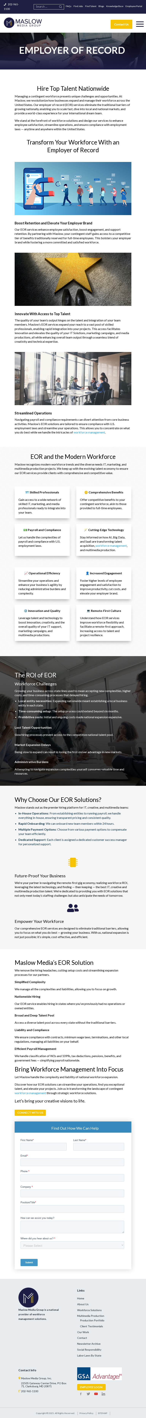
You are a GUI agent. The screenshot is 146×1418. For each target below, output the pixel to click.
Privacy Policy (86, 1413)
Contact (82, 1337)
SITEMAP (102, 1413)
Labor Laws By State (89, 1355)
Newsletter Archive (89, 1343)
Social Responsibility (89, 1349)
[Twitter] (88, 1394)
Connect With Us (30, 1112)
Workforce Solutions (89, 1310)
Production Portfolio (92, 1320)
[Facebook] (81, 1394)
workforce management (89, 432)
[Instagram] (103, 1394)
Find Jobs (78, 6)
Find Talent (90, 6)
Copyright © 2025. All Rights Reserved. (55, 1413)
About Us (83, 1304)
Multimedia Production (90, 1315)
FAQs (68, 6)
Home (80, 1298)
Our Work (83, 1332)
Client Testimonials (91, 1326)
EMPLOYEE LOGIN (91, 1387)
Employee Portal (133, 6)
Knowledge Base (114, 6)
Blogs (101, 6)
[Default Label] (96, 1394)
